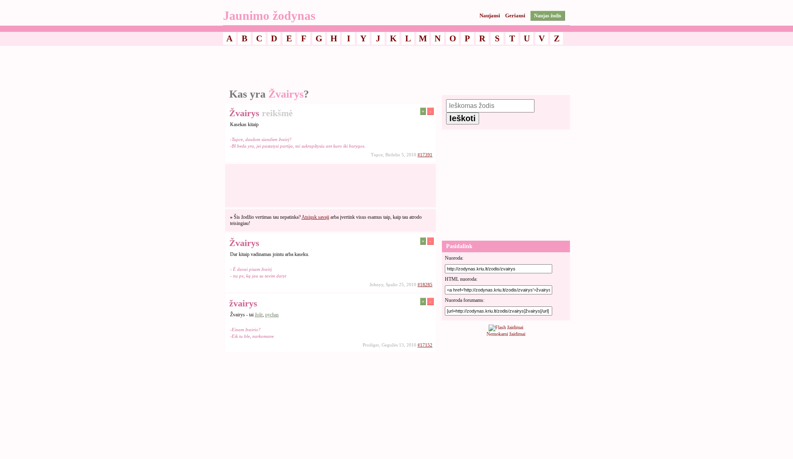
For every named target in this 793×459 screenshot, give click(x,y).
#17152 (425, 344)
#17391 (425, 154)
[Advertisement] (396, 67)
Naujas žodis (547, 16)
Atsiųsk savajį (315, 217)
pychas (272, 315)
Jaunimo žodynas (269, 15)
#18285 (425, 284)
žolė (259, 315)
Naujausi (490, 15)
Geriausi (515, 15)
